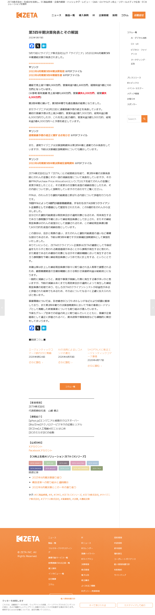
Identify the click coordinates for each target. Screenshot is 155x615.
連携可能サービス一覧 (58, 557)
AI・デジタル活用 (139, 37)
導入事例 (52, 568)
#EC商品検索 (40, 494)
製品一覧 (52, 542)
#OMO (57, 494)
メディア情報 (133, 93)
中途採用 (118, 542)
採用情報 (118, 537)
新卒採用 (118, 548)
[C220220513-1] (14, 44)
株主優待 (85, 580)
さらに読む (35, 362)
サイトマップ (120, 574)
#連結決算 (84, 498)
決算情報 (85, 564)
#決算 (75, 498)
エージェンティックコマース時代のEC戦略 (41, 351)
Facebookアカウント (40, 450)
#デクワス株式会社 (50, 498)
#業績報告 (66, 498)
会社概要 (52, 578)
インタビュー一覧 (56, 573)
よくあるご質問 (88, 585)
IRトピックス (133, 82)
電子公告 (85, 574)
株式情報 (85, 569)
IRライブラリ (87, 558)
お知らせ (131, 98)
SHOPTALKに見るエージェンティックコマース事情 (99, 353)
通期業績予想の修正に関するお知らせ (49, 135)
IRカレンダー (87, 548)
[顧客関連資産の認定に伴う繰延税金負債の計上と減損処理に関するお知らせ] (2, 307)
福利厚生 (118, 553)
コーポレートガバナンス (125, 558)
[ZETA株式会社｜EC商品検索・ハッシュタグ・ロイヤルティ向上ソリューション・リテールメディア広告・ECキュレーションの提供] (27, 15)
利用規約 (118, 569)
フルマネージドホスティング (60, 550)
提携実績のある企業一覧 (59, 562)
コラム (51, 584)
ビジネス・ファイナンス (139, 51)
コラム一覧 (132, 32)
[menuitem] (56, 15)
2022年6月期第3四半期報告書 (45, 75)
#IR (50, 494)
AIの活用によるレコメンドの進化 (70, 351)
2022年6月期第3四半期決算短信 (46, 71)
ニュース (52, 537)
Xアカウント (36, 446)
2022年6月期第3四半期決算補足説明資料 (51, 163)
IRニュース (86, 542)
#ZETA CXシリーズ (72, 494)
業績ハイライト (88, 553)
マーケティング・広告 (139, 61)
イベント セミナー (135, 88)
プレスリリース (134, 77)
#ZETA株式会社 (91, 494)
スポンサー (132, 104)
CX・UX (135, 43)
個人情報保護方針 (122, 564)
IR (82, 537)
